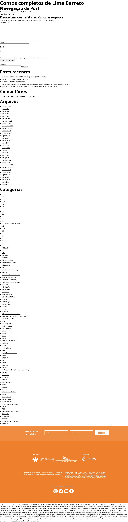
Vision (4, 409)
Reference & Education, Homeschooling (15, 370)
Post (3, 360)
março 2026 (6, 119)
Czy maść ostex (7, 294)
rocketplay (5, 375)
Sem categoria (7, 382)
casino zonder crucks (9, 280)
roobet (4, 380)
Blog (3, 267)
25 (3, 231)
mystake (5, 343)
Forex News (6, 304)
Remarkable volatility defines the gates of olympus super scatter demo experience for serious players (35, 84)
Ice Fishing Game (8, 319)
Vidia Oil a (5, 407)
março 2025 (6, 148)
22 (3, 226)
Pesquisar (3, 64)
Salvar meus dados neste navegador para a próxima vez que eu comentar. (24, 58)
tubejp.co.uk (6, 397)
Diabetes (5, 299)
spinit (4, 385)
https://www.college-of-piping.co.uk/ (14, 316)
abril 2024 (5, 155)
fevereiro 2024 (7, 160)
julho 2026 (5, 109)
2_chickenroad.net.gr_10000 (11, 224)
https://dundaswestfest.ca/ (11, 314)
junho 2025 (6, 141)
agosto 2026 (6, 106)
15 (3, 211)
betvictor (5, 258)
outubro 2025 (6, 131)
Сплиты (5, 424)
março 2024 (6, 158)
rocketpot (5, 377)
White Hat (5, 414)
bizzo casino (6, 265)
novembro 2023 (7, 167)
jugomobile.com (94, 515)
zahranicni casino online (10, 421)
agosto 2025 (6, 136)
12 (3, 204)
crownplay (5, 292)
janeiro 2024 (6, 162)
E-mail (2, 47)
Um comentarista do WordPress (13, 96)
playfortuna (6, 358)
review (4, 372)
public (4, 367)
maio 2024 (5, 153)
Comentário (4, 22)
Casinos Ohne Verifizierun (11, 282)
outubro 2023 (6, 170)
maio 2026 (5, 114)
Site (1, 52)
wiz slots (5, 419)
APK (3, 253)
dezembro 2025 (7, 126)
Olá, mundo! (31, 96)
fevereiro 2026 (7, 121)
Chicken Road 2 (7, 289)
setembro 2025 (7, 133)
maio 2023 (5, 182)
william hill (5, 416)
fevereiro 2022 (7, 184)
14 (3, 209)
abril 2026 (5, 116)
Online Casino (7, 348)
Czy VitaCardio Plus (8, 297)
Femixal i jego (6, 302)
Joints (4, 331)
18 (3, 216)
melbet (4, 338)
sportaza (5, 389)
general (4, 309)
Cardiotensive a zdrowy (10, 270)
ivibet (4, 321)
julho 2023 (5, 177)
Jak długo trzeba (7, 324)
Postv (4, 363)
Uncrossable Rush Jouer (10, 404)
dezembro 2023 (7, 165)
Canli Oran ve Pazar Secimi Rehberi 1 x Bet (16, 79)
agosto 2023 (6, 175)
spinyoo (5, 387)
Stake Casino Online (9, 392)
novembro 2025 (7, 128)
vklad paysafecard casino (10, 411)
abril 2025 (5, 145)
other (4, 350)
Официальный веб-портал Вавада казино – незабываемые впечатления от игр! (29, 86)
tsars (4, 394)
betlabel (5, 255)
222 (3, 228)
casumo (5, 285)
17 (3, 214)
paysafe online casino (9, 353)
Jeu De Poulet (6, 328)
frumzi (4, 306)
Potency (5, 365)
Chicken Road (6, 287)
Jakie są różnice (7, 326)
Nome (2, 42)
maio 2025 (5, 143)
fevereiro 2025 (7, 150)
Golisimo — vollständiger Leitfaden (14, 82)
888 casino (5, 248)
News (4, 346)
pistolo (4, 355)
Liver (4, 336)
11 (3, 199)
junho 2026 (6, 111)
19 (3, 219)
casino (4, 272)
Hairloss (5, 311)
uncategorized (7, 399)
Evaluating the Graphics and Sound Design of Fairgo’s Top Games (24, 77)
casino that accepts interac (11, 275)
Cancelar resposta (50, 17)
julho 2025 (5, 138)
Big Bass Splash (7, 260)
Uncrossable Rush (8, 402)
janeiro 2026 (6, 123)
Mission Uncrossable (9, 341)
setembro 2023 (7, 172)
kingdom (5, 333)
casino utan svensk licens (10, 277)
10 (3, 197)
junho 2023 (6, 180)
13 (3, 206)
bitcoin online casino (9, 263)
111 (3, 202)
